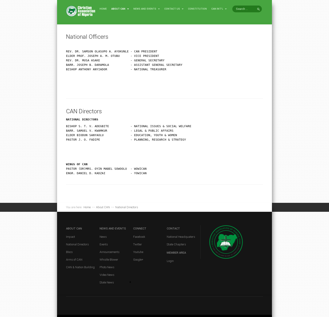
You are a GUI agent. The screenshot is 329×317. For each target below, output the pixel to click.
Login (170, 261)
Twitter (137, 244)
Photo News (107, 267)
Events (104, 244)
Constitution (197, 8)
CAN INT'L (217, 8)
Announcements (110, 252)
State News (107, 282)
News (103, 236)
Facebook (139, 236)
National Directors (77, 244)
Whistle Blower (109, 259)
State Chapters (176, 244)
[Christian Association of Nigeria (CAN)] (80, 11)
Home (103, 8)
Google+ (138, 259)
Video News (107, 274)
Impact (70, 236)
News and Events (145, 8)
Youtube (138, 252)
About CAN (118, 8)
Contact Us (172, 8)
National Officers (87, 36)
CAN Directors (84, 111)
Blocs (69, 252)
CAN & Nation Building (80, 267)
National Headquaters (181, 236)
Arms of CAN (74, 259)
